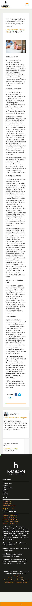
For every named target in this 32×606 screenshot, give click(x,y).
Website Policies (9, 582)
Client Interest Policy (9, 580)
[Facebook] (5, 509)
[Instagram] (13, 509)
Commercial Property (10, 448)
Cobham (5, 517)
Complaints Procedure (21, 582)
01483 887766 (7, 501)
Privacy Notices (18, 576)
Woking (5, 523)
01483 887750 (7, 503)
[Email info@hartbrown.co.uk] (3, 509)
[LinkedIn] (10, 509)
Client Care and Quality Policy (16, 578)
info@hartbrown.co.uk (9, 505)
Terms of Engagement (23, 580)
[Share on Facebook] (16, 396)
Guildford (5, 515)
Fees (10, 576)
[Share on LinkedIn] (10, 399)
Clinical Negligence (12, 30)
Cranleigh (5, 519)
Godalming (6, 521)
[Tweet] (19, 396)
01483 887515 (13, 519)
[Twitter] (7, 509)
